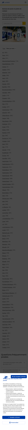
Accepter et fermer (15, 417)
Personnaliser (14, 422)
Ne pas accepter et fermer (19, 376)
